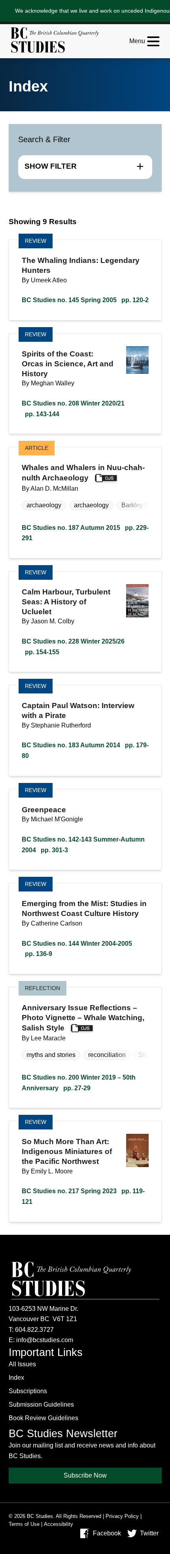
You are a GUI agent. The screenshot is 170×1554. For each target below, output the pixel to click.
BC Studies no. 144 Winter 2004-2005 (77, 949)
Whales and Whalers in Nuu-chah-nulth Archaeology (83, 472)
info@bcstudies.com (44, 1340)
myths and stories (51, 1054)
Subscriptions (28, 1391)
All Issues (22, 1364)
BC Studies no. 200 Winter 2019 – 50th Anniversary (79, 1082)
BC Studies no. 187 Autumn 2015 (85, 533)
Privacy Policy (122, 1516)
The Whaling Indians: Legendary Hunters (81, 265)
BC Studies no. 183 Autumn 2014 (85, 750)
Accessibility (58, 1524)
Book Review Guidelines (43, 1418)
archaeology (43, 505)
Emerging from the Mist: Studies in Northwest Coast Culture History (84, 908)
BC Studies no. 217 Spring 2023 (83, 1196)
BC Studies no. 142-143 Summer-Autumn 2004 (83, 844)
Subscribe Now (85, 1475)
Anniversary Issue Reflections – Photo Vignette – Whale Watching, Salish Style (83, 1018)
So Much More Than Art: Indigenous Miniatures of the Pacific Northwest (67, 1151)
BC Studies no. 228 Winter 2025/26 (73, 646)
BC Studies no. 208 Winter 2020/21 (73, 408)
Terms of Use (24, 1524)
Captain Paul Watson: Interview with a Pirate (78, 710)
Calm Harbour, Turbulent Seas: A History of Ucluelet (66, 602)
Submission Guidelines (41, 1404)
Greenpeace (44, 810)
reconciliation (107, 1054)
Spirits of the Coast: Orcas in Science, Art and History (67, 364)
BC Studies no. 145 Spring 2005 (85, 300)
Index (16, 1377)
